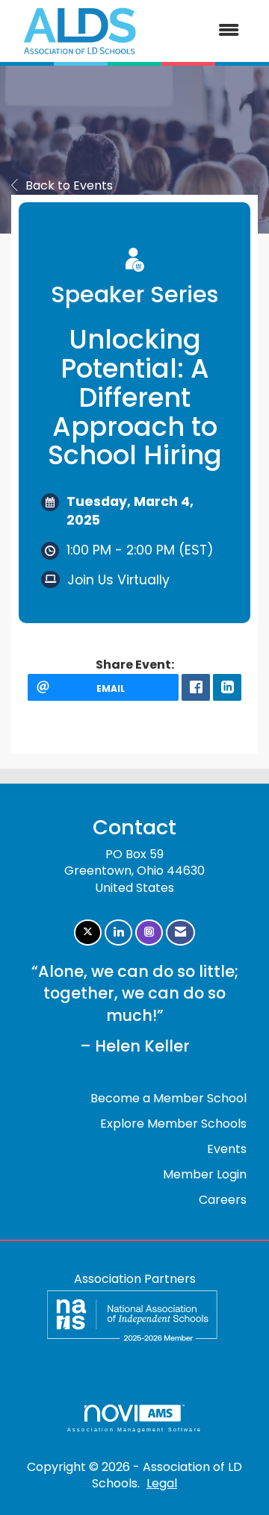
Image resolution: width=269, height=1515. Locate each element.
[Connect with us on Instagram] (149, 932)
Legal (161, 1483)
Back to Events (69, 185)
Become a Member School (168, 1098)
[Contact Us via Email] (180, 932)
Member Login (205, 1174)
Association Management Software (134, 1429)
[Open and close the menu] (201, 31)
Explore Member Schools (173, 1123)
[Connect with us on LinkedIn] (118, 932)
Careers (223, 1199)
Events (227, 1149)
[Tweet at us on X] (88, 932)
